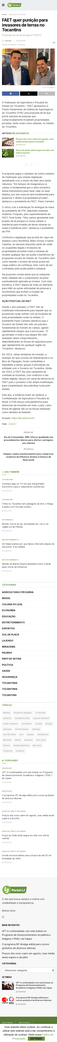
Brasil (6, 598)
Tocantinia (9, 683)
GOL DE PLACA (10, 634)
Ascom (8, 41)
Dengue (49, 724)
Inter (21, 734)
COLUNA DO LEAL (12, 604)
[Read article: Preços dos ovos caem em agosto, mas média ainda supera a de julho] (8, 142)
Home (4, 14)
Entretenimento (10, 540)
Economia (8, 610)
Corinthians (27, 724)
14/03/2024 (21, 41)
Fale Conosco (24, 1022)
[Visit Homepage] (14, 5)
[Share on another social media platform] (46, 93)
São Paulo (37, 745)
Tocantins (7, 480)
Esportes (8, 628)
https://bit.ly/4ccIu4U (23, 418)
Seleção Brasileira (21, 745)
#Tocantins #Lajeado (23, 713)
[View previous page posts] (26, 165)
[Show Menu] (3, 5)
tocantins (20, 751)
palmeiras (29, 740)
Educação (9, 616)
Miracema (8, 646)
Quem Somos (7, 1022)
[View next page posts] (31, 165)
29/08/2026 (21, 144)
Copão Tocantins (10, 724)
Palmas (7, 652)
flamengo (36, 729)
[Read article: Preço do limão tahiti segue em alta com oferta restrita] (8, 153)
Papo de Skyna (11, 658)
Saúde (6, 670)
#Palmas (6, 713)
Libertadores (43, 734)
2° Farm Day (40, 713)
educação (7, 729)
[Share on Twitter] (28, 93)
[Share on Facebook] (10, 93)
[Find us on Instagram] (3, 917)
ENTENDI (36, 1038)
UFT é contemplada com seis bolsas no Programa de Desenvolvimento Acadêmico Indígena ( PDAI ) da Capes (27, 775)
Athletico (7, 718)
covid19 (38, 724)
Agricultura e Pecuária (17, 14)
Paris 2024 (41, 740)
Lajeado (7, 640)
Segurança (7, 520)
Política (7, 664)
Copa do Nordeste (41, 718)
